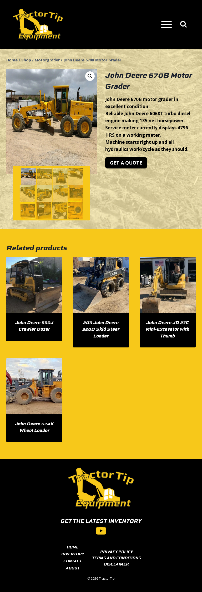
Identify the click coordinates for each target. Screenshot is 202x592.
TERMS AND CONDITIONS (116, 557)
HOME (73, 546)
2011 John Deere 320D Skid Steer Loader (100, 329)
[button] (90, 76)
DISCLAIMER (116, 564)
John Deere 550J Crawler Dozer (34, 325)
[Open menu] (166, 24)
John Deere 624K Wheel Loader (34, 427)
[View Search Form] (183, 24)
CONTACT (72, 560)
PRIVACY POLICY (116, 551)
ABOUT (73, 567)
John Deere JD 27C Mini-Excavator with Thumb (167, 329)
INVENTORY (72, 553)
